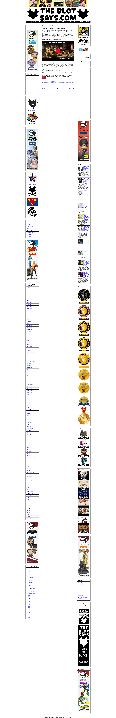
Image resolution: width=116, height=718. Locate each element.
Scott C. (28, 474)
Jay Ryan (28, 375)
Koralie (28, 405)
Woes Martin (29, 518)
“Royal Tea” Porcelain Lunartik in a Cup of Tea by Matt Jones (85, 205)
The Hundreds (29, 495)
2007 (29, 568)
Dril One (28, 340)
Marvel (47, 30)
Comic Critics (80, 584)
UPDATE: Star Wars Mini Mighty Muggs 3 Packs (86, 168)
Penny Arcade (80, 591)
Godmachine (29, 359)
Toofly (28, 504)
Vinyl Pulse (29, 236)
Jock (27, 386)
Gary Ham (28, 356)
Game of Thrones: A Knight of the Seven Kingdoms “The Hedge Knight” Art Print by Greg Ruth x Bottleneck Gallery (83, 193)
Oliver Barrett (29, 447)
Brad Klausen (29, 306)
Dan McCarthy (29, 325)
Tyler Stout (28, 510)
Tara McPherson (30, 491)
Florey (28, 348)
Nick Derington (29, 443)
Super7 (28, 489)
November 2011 (32, 591)
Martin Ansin (29, 417)
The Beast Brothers (30, 493)
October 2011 (31, 590)
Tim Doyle (28, 499)
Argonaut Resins (30, 302)
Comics (75, 21)
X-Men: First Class (49, 83)
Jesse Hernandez (30, 384)
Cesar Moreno (29, 315)
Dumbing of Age (81, 589)
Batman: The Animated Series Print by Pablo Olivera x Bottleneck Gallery (86, 241)
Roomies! (79, 593)
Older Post (71, 88)
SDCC (81, 21)
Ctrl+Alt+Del (80, 586)
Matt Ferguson (29, 419)
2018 (29, 604)
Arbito (28, 300)
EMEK (28, 342)
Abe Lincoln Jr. (29, 289)
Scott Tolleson (29, 476)
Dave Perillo (29, 331)
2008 (29, 569)
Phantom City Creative (31, 457)
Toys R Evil (29, 234)
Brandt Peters (29, 308)
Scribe (28, 478)
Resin (40, 21)
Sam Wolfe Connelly (30, 472)
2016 (29, 601)
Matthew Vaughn (61, 82)
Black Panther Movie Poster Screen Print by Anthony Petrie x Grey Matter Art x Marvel (86, 275)
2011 (29, 574)
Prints (70, 21)
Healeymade (29, 365)
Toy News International (31, 232)
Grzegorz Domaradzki (31, 361)
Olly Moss (28, 449)
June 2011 (31, 583)
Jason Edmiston (29, 373)
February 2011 (31, 577)
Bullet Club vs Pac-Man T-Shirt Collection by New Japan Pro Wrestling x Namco (86, 263)
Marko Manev (29, 415)
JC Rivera (28, 378)
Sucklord (28, 487)
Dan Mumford (29, 327)
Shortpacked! (80, 595)
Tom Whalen (29, 503)
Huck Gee (28, 369)
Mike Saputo (29, 432)
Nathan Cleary (29, 440)
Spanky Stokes (29, 230)
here (87, 607)
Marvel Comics (54, 82)
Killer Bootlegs (29, 403)
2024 (29, 614)
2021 (29, 609)
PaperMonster (29, 451)
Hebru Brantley (29, 367)
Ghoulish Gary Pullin (30, 357)
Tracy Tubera (29, 506)
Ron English (29, 466)
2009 (29, 571)
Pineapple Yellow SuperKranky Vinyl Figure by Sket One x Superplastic (86, 217)
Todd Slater (29, 501)
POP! (58, 21)
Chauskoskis (29, 317)
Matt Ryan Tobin (29, 422)
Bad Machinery (80, 582)
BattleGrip (28, 228)
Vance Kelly (29, 514)
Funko (52, 21)
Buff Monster (29, 312)
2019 (29, 606)
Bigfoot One (29, 304)
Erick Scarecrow (29, 346)
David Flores (29, 333)
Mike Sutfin (29, 434)
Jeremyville (29, 380)
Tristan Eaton (29, 508)
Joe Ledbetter (29, 388)
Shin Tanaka (33, 123)
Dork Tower (80, 588)
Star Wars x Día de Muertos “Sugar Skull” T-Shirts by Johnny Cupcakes (86, 181)
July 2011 (30, 585)
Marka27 (28, 413)
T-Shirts (64, 21)
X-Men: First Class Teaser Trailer (53, 28)
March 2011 (31, 579)
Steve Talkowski (29, 485)
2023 (29, 612)
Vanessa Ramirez (33, 110)
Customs (46, 21)
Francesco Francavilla (31, 352)
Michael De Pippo (30, 428)
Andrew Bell (29, 296)
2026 (29, 617)
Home (28, 21)
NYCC (87, 21)
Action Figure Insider (30, 224)
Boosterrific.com (32, 184)
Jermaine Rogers (30, 382)
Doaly (28, 336)
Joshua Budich (29, 392)
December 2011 (32, 593)
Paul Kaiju (28, 453)
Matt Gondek (29, 420)
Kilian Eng (28, 401)
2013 (29, 596)
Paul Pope (28, 455)
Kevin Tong (29, 399)
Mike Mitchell (29, 430)
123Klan (28, 287)
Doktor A (28, 338)
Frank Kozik (29, 354)
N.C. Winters (29, 438)
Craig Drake (29, 321)
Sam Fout (28, 470)
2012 (29, 595)
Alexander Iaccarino (30, 291)
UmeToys (28, 512)
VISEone (28, 516)
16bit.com (28, 222)
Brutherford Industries (30, 310)
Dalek (28, 323)
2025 (29, 615)
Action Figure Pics (30, 226)
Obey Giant (29, 445)
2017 (29, 603)
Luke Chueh (29, 409)
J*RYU (28, 371)
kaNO (28, 394)
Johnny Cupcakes (30, 390)
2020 (29, 607)
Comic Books (48, 82)
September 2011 (32, 588)
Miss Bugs (28, 436)
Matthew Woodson (30, 426)
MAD (27, 411)
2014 (29, 598)
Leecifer (28, 407)
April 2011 (30, 580)
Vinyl (34, 21)
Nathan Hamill (29, 441)
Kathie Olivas (29, 396)
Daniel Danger (29, 329)
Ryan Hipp (28, 468)
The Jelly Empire (30, 497)
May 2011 (30, 582)
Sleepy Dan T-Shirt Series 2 (86, 251)
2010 (29, 573)
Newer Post (45, 88)
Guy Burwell (29, 363)
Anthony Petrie (29, 298)
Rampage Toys (29, 461)
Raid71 (28, 459)
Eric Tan (28, 344)
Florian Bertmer (29, 350)
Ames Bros (29, 294)
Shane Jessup (29, 480)
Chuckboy (28, 319)
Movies (71, 82)
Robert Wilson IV (30, 464)
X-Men (43, 83)
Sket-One (28, 482)
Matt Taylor (29, 424)
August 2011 (31, 586)
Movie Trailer (67, 82)
